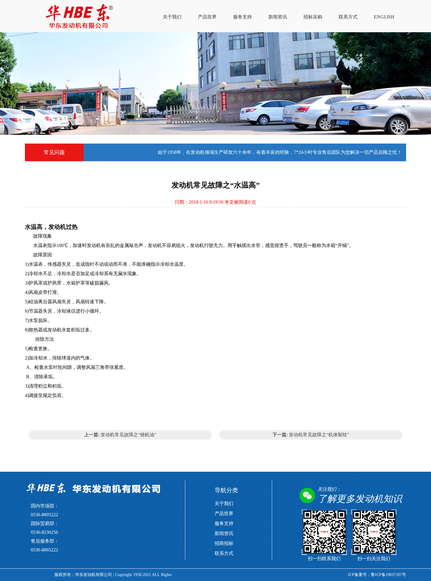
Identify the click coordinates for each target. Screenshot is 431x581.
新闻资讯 (277, 16)
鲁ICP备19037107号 (388, 575)
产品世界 (207, 16)
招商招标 (224, 543)
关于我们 (172, 16)
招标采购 (312, 16)
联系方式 (348, 16)
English (384, 16)
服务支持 (242, 16)
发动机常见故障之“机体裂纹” (319, 434)
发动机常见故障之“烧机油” (128, 434)
